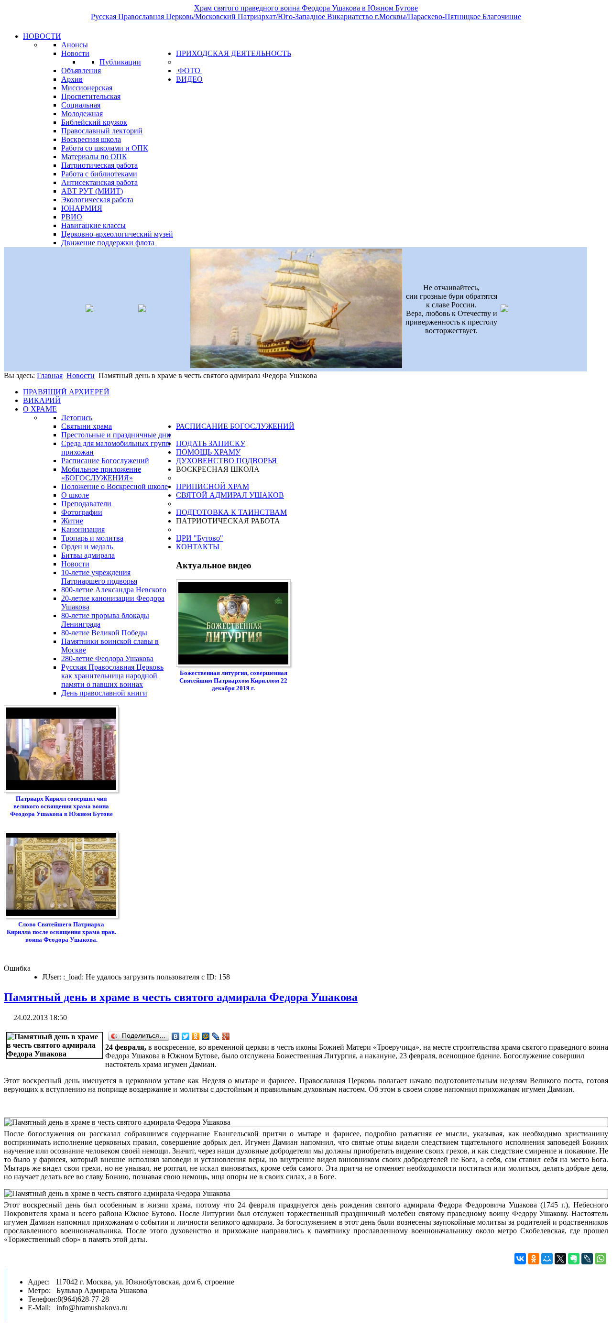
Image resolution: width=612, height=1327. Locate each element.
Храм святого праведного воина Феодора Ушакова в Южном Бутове (306, 8)
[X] (560, 1258)
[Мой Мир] (206, 1036)
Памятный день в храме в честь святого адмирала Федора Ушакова (181, 997)
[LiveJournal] (216, 1036)
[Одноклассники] (196, 1036)
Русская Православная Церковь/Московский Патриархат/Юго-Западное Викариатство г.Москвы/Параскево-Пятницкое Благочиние (306, 16)
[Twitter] (186, 1036)
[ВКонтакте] (176, 1036)
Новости (80, 375)
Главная (50, 375)
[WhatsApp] (600, 1258)
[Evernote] (573, 1258)
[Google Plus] (226, 1036)
